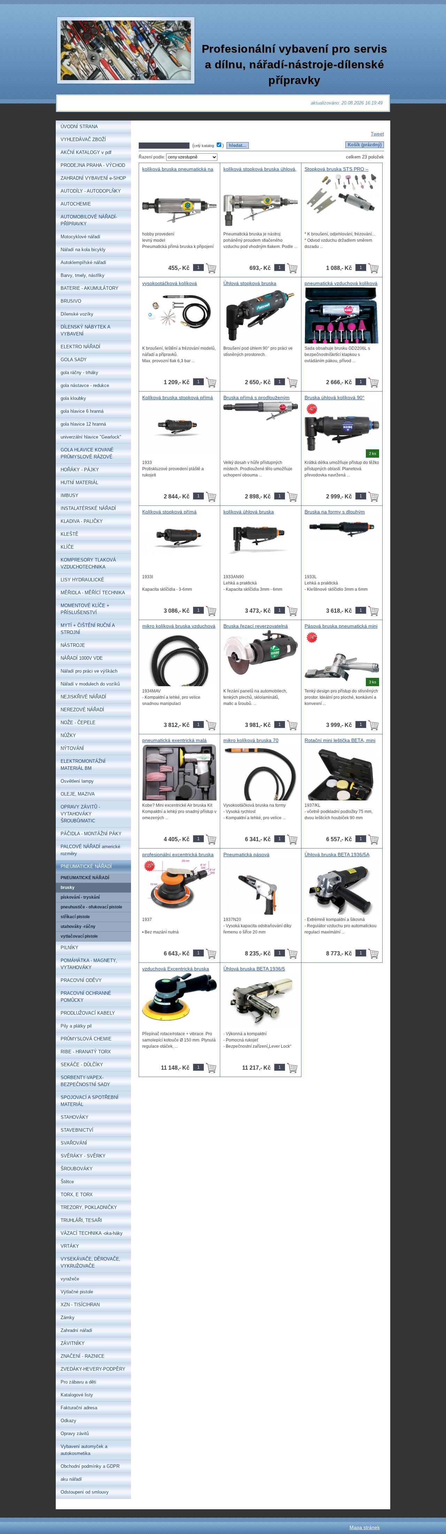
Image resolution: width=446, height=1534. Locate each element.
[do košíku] (211, 268)
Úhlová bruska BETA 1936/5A (337, 854)
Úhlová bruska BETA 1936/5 (254, 968)
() (208, 145)
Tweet (377, 134)
